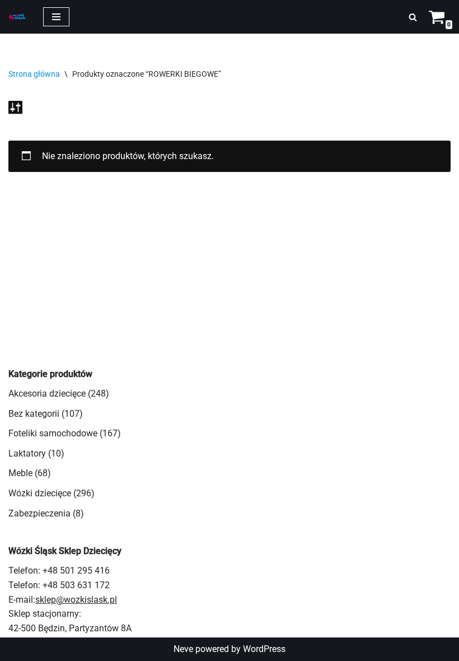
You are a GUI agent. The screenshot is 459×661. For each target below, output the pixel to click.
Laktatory (27, 453)
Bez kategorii (33, 413)
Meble (20, 473)
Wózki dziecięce (39, 493)
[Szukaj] (413, 17)
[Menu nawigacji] (56, 16)
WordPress (264, 649)
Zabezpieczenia (39, 513)
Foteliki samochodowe (52, 433)
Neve (183, 649)
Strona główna (34, 73)
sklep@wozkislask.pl (76, 599)
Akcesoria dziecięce (47, 393)
